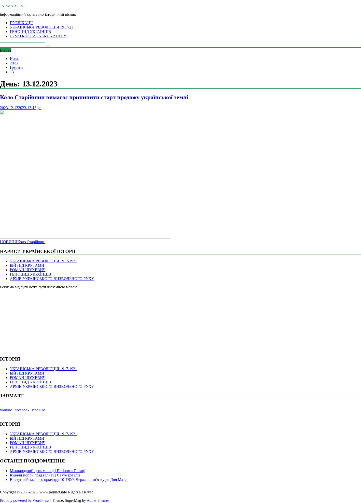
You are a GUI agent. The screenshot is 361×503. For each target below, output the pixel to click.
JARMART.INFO (14, 6)
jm (39, 108)
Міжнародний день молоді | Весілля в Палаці (47, 471)
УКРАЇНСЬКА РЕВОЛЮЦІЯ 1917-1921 (43, 261)
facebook (22, 410)
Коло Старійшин (31, 242)
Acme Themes (98, 500)
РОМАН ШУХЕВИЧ (27, 270)
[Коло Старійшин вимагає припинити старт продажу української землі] (85, 237)
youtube (6, 410)
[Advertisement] (37, 320)
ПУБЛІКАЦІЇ (21, 23)
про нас (38, 410)
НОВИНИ (8, 242)
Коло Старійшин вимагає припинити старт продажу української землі (94, 97)
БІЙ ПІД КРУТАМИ (27, 265)
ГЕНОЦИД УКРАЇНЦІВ (30, 31)
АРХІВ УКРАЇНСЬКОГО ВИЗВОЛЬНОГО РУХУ (52, 279)
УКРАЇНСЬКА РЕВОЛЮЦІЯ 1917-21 (41, 27)
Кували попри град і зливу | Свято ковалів (45, 475)
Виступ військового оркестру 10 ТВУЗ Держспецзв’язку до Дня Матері (69, 479)
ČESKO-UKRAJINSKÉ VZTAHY (38, 36)
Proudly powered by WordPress (24, 500)
